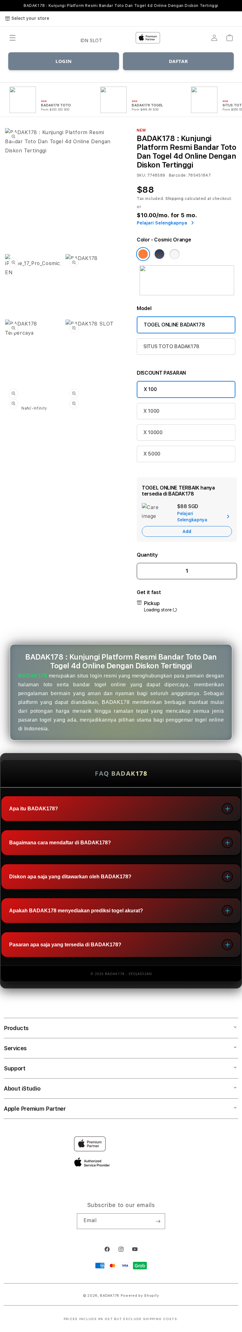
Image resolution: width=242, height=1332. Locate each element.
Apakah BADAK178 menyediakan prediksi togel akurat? (76, 910)
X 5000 (151, 454)
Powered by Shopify (140, 1296)
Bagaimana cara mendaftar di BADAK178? (60, 842)
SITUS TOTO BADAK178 (171, 346)
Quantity (147, 555)
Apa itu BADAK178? (33, 808)
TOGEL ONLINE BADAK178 (174, 325)
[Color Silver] (175, 254)
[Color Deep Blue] (159, 254)
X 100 (150, 389)
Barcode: (178, 175)
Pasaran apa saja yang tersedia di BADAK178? (65, 944)
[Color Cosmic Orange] (143, 254)
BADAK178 (32, 675)
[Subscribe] (158, 1221)
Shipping (174, 198)
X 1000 (151, 411)
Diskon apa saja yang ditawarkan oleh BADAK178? (70, 876)
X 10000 (153, 432)
